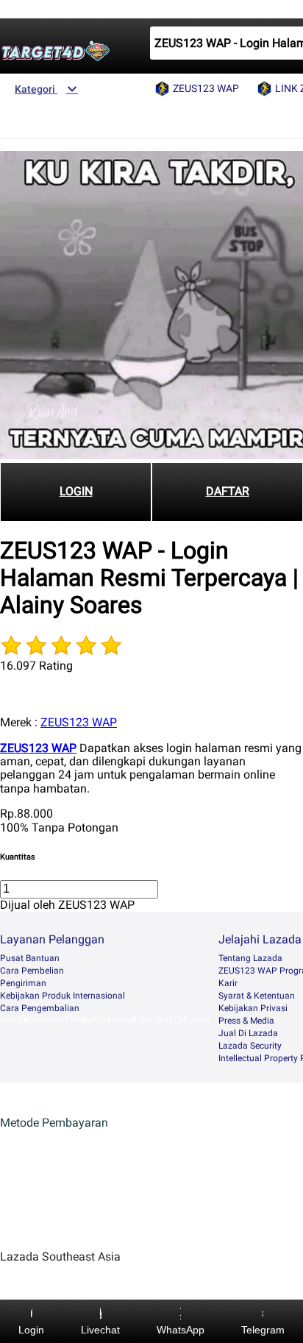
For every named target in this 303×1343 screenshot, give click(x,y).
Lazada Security (250, 1046)
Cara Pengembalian (39, 1008)
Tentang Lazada (250, 958)
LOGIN (76, 491)
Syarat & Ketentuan (256, 996)
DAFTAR (227, 491)
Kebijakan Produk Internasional (62, 996)
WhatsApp (180, 1330)
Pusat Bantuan (30, 958)
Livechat (100, 1330)
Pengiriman (23, 983)
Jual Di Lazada (248, 1033)
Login (31, 1330)
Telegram (263, 1330)
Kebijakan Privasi (253, 1008)
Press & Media (246, 1021)
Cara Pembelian (32, 970)
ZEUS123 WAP (78, 722)
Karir (228, 983)
